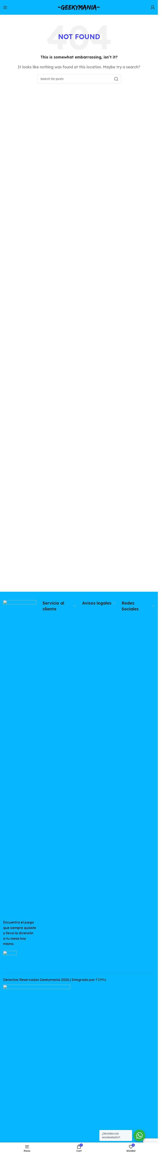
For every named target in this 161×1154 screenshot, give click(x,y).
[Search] (116, 79)
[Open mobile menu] (5, 7)
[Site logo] (79, 7)
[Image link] (19, 757)
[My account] (152, 7)
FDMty (101, 980)
